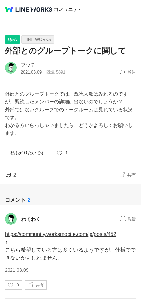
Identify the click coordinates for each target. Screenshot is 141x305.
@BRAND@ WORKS (28, 9)
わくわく (31, 219)
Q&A (12, 39)
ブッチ (28, 65)
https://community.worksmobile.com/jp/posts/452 (60, 234)
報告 (132, 72)
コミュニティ (68, 9)
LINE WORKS (37, 39)
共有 (131, 175)
